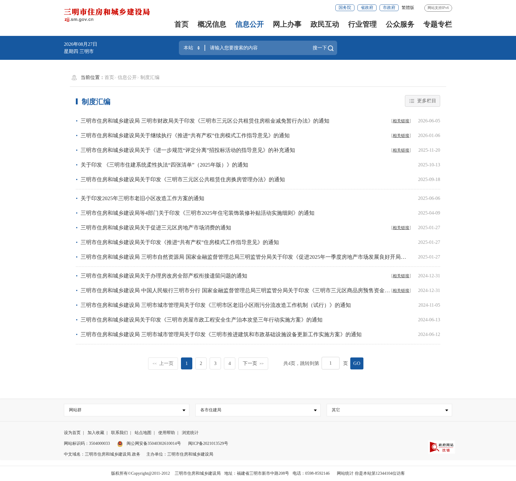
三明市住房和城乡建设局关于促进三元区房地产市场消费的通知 (156, 228)
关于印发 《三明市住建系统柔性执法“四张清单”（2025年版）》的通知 (164, 165)
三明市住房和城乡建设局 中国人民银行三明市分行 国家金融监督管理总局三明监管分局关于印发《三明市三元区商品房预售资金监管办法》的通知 (254, 290)
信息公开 (249, 24)
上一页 (163, 363)
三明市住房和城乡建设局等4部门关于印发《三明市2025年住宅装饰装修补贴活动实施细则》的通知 (197, 213)
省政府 (367, 7)
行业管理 (362, 24)
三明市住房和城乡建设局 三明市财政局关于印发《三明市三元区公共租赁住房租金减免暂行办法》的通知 (205, 121)
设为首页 (72, 432)
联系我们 (119, 432)
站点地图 (143, 432)
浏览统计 (190, 432)
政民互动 (325, 24)
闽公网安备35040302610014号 (153, 443)
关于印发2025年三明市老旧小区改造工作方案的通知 (142, 198)
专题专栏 (437, 24)
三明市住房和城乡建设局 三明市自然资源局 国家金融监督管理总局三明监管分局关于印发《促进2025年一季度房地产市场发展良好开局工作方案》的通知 (262, 257)
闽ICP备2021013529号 (208, 443)
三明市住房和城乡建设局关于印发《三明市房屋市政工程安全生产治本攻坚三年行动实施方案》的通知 (201, 320)
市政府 (389, 7)
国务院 (345, 7)
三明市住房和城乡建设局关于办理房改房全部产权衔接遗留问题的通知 (164, 276)
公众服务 (400, 24)
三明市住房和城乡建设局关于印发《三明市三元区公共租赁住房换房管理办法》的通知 (183, 179)
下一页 (253, 363)
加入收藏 (95, 432)
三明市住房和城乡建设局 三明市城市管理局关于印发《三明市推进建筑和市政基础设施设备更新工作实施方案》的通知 (221, 334)
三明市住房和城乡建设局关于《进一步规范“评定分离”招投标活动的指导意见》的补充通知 (188, 150)
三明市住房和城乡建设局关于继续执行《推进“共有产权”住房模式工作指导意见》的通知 (185, 135)
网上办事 (287, 24)
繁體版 (408, 7)
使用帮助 (166, 432)
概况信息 (212, 24)
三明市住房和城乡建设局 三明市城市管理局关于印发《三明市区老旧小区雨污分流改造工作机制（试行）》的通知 (216, 305)
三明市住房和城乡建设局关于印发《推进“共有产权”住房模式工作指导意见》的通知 (180, 242)
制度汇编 (149, 77)
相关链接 (401, 121)
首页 (181, 24)
